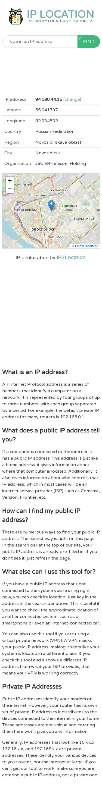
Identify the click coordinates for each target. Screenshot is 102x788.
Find (89, 42)
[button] (51, 205)
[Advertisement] (51, 71)
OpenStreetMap (86, 245)
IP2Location (71, 257)
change (72, 99)
